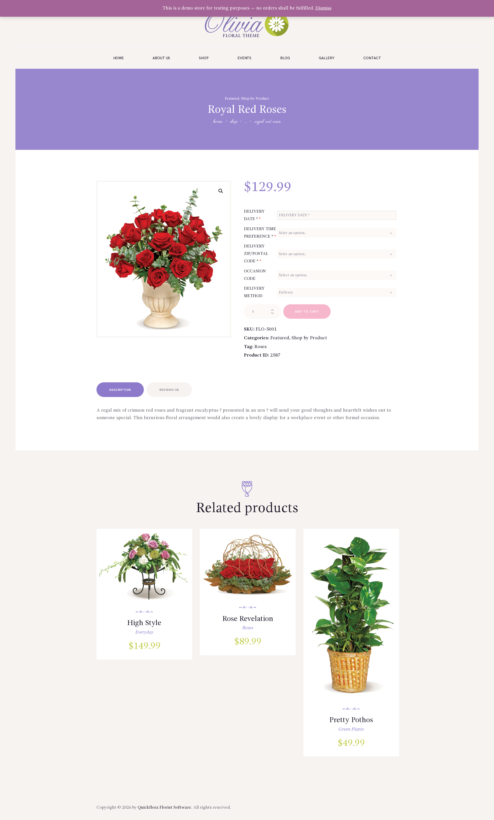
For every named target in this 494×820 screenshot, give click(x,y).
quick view (147, 573)
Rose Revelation (247, 619)
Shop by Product (255, 98)
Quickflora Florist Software (164, 807)
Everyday (144, 632)
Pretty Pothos (351, 720)
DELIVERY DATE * (254, 215)
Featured (232, 98)
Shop (233, 121)
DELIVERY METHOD (254, 292)
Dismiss (323, 8)
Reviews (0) (169, 390)
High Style (144, 623)
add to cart (307, 312)
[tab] (120, 389)
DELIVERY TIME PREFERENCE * (260, 233)
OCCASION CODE (255, 275)
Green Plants (351, 729)
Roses (260, 346)
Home (218, 122)
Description (120, 390)
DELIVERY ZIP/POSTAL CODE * (256, 253)
